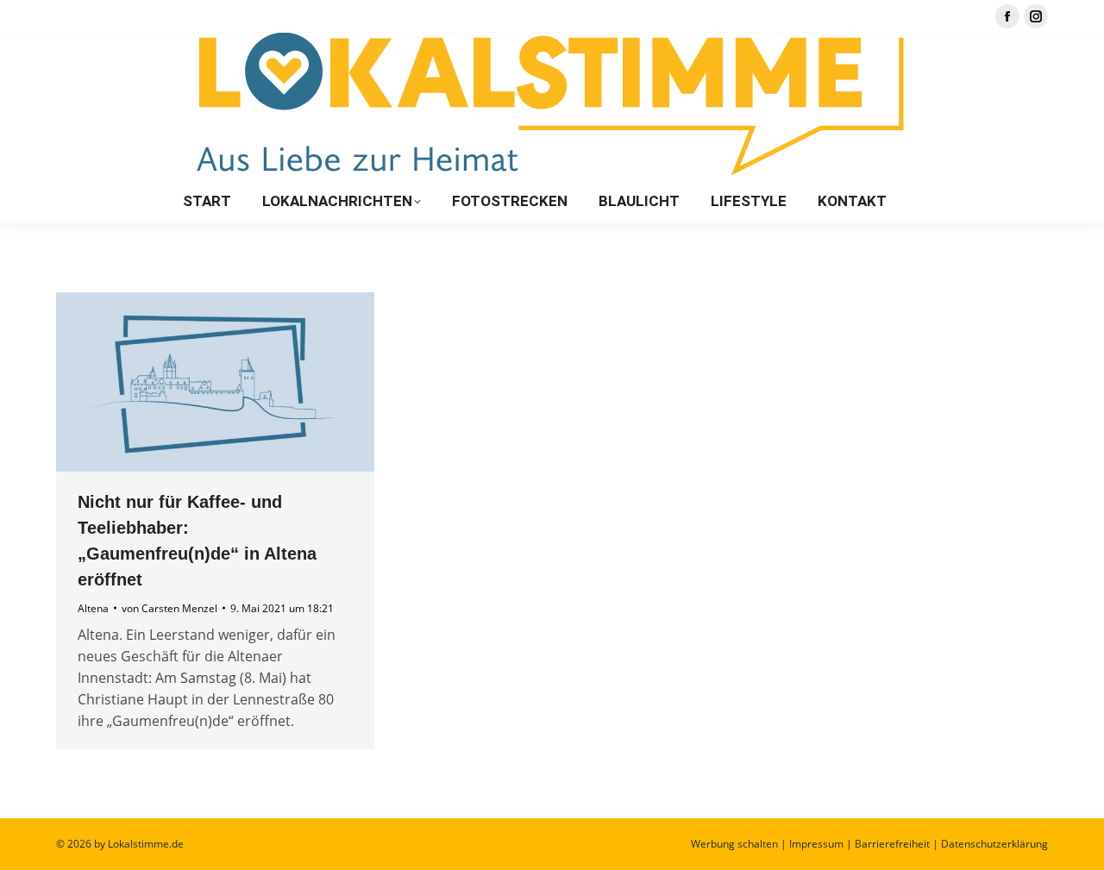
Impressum (816, 843)
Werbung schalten (734, 843)
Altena (93, 608)
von (169, 608)
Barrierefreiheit (892, 843)
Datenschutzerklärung (994, 843)
